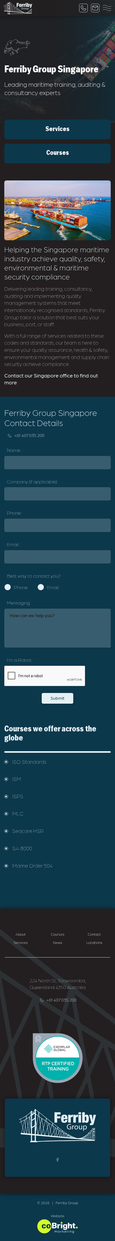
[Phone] (83, 8)
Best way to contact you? (35, 575)
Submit (57, 697)
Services (21, 942)
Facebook (57, 1159)
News (57, 942)
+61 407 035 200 (29, 435)
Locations (94, 942)
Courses (57, 934)
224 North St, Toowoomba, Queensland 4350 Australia (57, 984)
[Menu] (107, 8)
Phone (21, 587)
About (21, 934)
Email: (14, 544)
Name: (15, 450)
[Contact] (95, 8)
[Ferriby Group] (18, 8)
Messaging (18, 602)
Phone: (15, 512)
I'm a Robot (21, 660)
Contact (94, 934)
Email (53, 587)
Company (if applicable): (32, 481)
